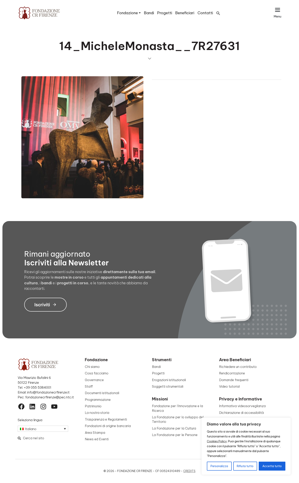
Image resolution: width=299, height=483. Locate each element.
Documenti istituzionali (102, 393)
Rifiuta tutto (245, 466)
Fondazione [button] (127, 13)
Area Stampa (95, 433)
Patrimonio (93, 406)
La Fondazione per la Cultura (174, 428)
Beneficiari (184, 13)
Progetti (164, 13)
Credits (189, 471)
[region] (246, 446)
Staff (89, 386)
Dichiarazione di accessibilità (241, 413)
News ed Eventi (97, 439)
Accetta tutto (272, 466)
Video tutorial (229, 386)
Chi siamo (92, 367)
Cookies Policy (217, 441)
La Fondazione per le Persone (175, 435)
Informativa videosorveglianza (242, 406)
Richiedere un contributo (238, 367)
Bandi (149, 13)
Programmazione (98, 400)
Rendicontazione (232, 373)
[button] (218, 13)
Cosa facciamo (96, 373)
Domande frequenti (233, 380)
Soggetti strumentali (167, 386)
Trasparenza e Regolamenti (106, 419)
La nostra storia (97, 413)
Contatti (205, 13)
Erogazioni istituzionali (169, 380)
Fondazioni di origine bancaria (108, 426)
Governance (94, 380)
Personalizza (219, 466)
